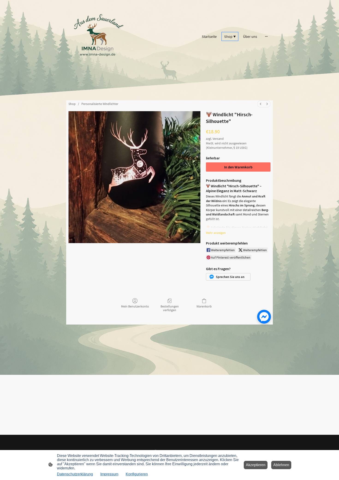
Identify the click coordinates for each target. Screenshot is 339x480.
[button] (228, 276)
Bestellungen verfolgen (170, 308)
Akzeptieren (255, 465)
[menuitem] (260, 104)
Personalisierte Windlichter (99, 104)
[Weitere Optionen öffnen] (266, 36)
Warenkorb (204, 306)
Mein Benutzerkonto (135, 306)
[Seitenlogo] (98, 36)
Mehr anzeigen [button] (216, 233)
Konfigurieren (137, 474)
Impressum (109, 474)
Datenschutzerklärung (75, 474)
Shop (72, 104)
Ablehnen (281, 465)
